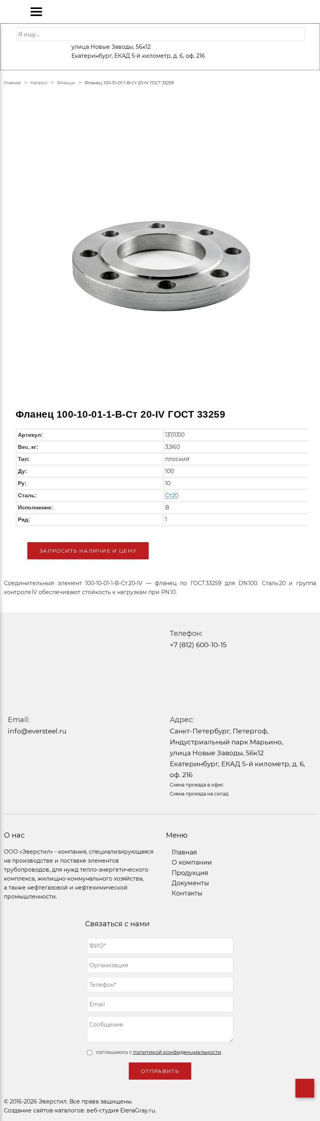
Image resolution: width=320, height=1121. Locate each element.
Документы (190, 883)
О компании (192, 862)
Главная (184, 852)
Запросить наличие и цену (88, 551)
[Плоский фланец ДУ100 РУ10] (160, 249)
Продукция (190, 873)
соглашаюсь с (158, 1052)
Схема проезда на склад (199, 794)
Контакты (187, 893)
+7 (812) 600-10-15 (198, 645)
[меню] (36, 12)
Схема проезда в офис (197, 785)
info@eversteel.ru (37, 731)
